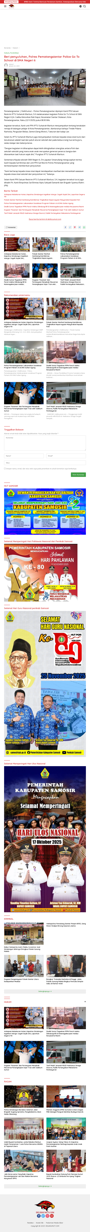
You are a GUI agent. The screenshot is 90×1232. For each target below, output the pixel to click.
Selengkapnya (44, 991)
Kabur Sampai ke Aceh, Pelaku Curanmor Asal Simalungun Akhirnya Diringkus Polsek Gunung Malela (22, 949)
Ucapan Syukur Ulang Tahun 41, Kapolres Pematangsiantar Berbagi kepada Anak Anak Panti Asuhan (64, 1144)
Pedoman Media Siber (54, 1223)
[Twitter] (43, 1216)
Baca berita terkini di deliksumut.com (45, 219)
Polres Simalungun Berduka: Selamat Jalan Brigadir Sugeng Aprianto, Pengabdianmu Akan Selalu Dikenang (22, 1112)
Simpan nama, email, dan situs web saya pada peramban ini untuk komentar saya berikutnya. (41, 468)
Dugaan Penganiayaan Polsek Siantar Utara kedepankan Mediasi (21, 980)
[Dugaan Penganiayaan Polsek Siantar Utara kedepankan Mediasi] (24, 966)
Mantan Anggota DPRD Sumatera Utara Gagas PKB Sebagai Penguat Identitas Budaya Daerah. (65, 1111)
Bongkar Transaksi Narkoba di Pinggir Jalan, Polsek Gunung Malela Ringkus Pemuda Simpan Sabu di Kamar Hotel (64, 981)
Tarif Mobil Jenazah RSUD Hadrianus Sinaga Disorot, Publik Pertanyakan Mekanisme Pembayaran (42, 213)
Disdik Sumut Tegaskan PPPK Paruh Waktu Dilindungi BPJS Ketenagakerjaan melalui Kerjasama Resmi (44, 207)
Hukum (6, 53)
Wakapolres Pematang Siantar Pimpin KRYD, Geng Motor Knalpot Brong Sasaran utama (66, 925)
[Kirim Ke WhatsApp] (84, 227)
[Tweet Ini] (70, 227)
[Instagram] (47, 1216)
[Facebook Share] (65, 227)
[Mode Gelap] (80, 6)
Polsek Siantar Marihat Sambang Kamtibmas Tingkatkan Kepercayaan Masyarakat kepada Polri (42, 200)
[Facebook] (39, 1216)
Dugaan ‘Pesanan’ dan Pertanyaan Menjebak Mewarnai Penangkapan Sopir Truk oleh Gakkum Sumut (44, 210)
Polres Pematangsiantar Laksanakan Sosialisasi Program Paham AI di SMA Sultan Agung (38, 203)
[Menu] (5, 6)
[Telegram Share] (79, 227)
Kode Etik (39, 1223)
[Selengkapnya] (85, 1001)
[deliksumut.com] (11, 6)
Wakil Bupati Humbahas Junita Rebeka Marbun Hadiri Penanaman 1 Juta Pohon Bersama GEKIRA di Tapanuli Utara (23, 1144)
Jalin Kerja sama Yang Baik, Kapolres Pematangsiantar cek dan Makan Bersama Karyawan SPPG (21, 1176)
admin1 (11, 64)
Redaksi (30, 1223)
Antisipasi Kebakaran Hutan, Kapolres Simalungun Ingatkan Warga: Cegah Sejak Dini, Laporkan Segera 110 (44, 195)
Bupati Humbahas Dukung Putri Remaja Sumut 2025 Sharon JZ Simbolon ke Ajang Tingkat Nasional (64, 1176)
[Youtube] (52, 1216)
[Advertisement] (45, 26)
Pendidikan (14, 53)
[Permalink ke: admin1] (6, 65)
